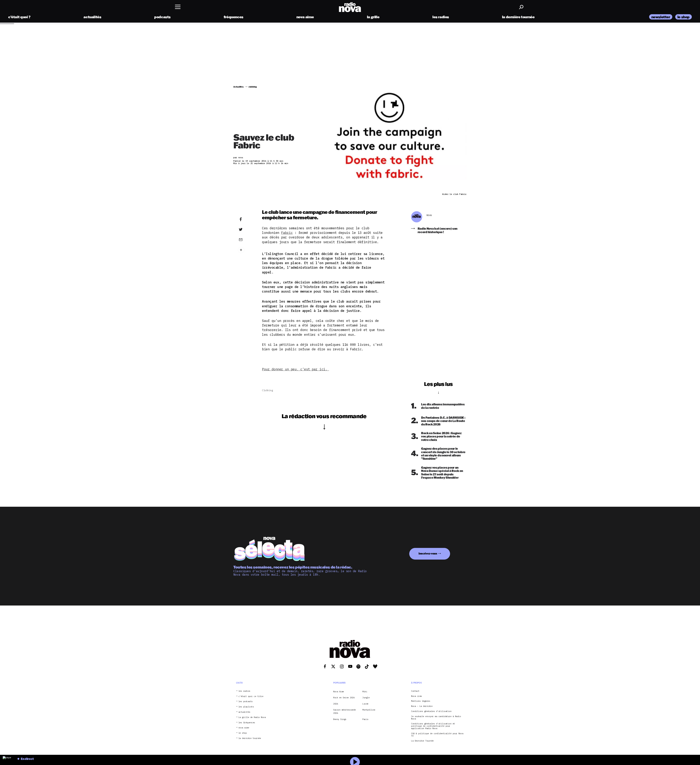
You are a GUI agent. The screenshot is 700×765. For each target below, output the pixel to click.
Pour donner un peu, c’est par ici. (295, 369)
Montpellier (369, 709)
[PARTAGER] (246, 229)
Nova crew (416, 696)
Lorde (365, 703)
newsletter (660, 17)
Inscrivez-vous (428, 553)
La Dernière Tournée (422, 741)
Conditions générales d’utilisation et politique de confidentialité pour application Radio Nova (433, 726)
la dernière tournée (518, 17)
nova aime (305, 17)
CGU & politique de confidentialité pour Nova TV (437, 734)
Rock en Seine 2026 (344, 697)
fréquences (233, 17)
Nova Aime (338, 691)
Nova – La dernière (421, 706)
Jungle (366, 697)
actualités (92, 17)
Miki (364, 691)
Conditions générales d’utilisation (431, 711)
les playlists (246, 707)
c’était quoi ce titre (250, 696)
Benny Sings (339, 719)
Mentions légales (420, 701)
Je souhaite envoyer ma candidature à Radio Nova (436, 717)
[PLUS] (246, 250)
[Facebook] (246, 219)
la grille (373, 17)
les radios (440, 17)
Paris (365, 719)
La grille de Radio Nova (252, 717)
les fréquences (246, 722)
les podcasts (245, 701)
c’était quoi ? (19, 17)
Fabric (287, 233)
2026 (335, 703)
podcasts (162, 17)
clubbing (267, 390)
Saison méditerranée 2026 (344, 711)
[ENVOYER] (246, 239)
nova (429, 215)
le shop (683, 17)
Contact (415, 691)
